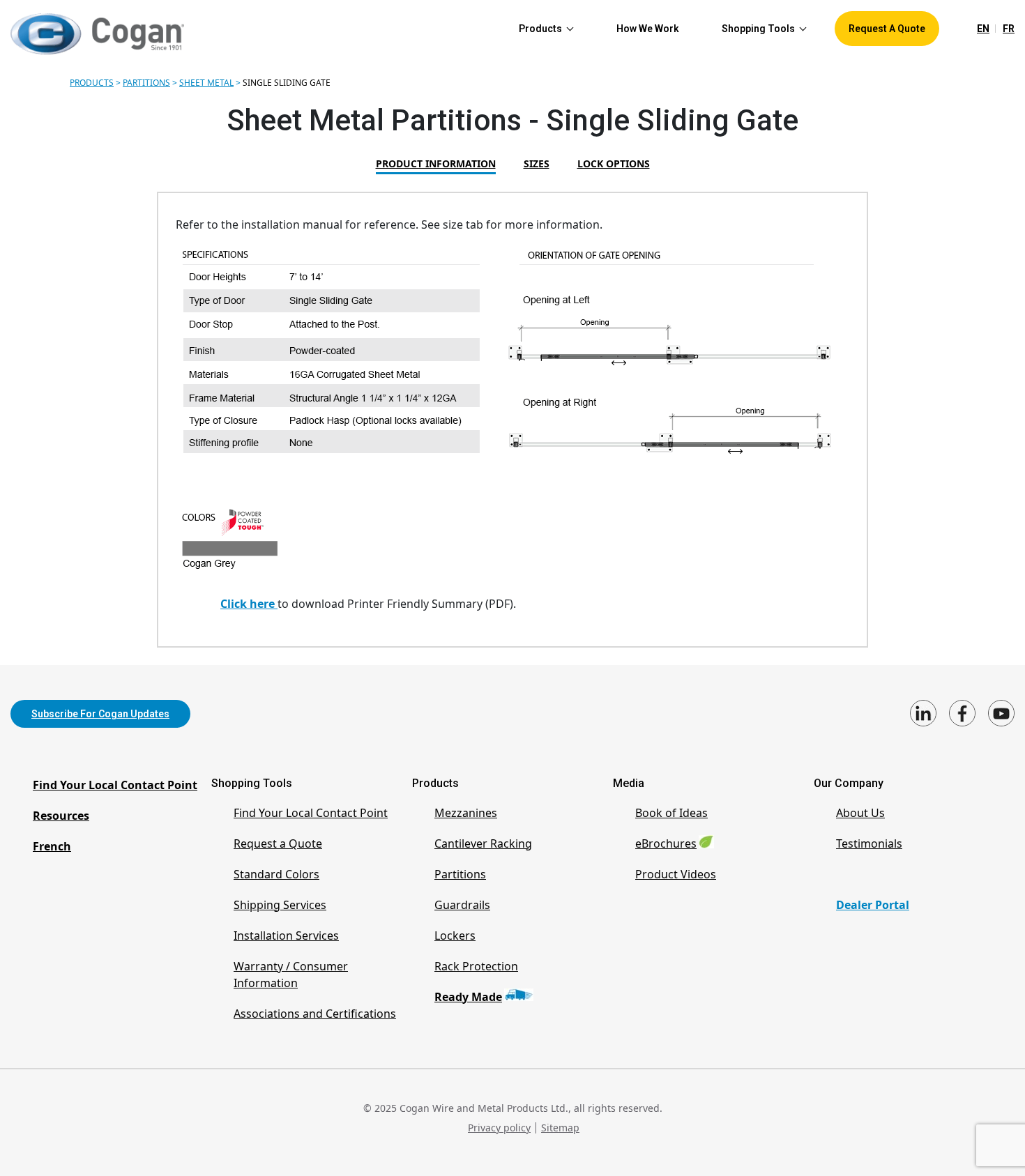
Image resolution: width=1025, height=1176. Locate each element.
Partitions (146, 83)
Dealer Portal (872, 904)
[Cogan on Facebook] (962, 713)
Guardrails (462, 904)
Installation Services (286, 935)
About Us (860, 812)
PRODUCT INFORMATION (436, 163)
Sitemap (560, 1127)
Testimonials (869, 843)
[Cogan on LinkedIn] (923, 713)
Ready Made (468, 997)
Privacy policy (499, 1127)
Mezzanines (465, 812)
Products (92, 83)
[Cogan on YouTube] (1001, 713)
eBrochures (666, 843)
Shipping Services (280, 904)
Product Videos (675, 874)
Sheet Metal (206, 83)
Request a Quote (278, 843)
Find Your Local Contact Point (115, 785)
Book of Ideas (671, 812)
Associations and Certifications (315, 1013)
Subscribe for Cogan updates (100, 713)
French (52, 846)
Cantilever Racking (483, 843)
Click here (249, 603)
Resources (61, 815)
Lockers (455, 935)
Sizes (536, 163)
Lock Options (613, 163)
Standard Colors (276, 874)
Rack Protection (476, 966)
